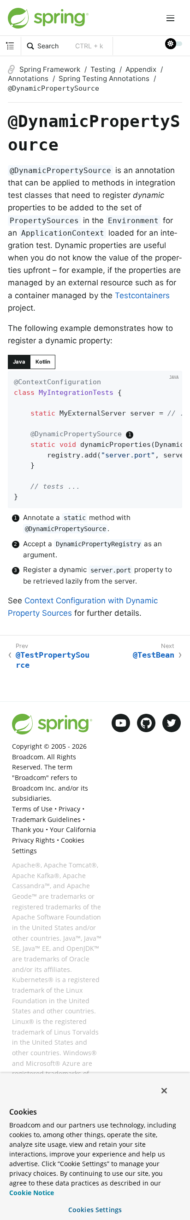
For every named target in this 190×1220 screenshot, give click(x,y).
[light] (174, 43)
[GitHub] (146, 723)
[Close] (164, 1091)
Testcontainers (142, 295)
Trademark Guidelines (46, 819)
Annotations (28, 78)
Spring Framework (49, 69)
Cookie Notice (31, 1192)
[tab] (19, 362)
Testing (102, 69)
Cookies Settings (95, 1209)
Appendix (140, 69)
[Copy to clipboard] (172, 498)
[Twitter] (171, 723)
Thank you (28, 829)
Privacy (69, 808)
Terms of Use (32, 808)
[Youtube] (121, 723)
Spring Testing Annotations (104, 78)
